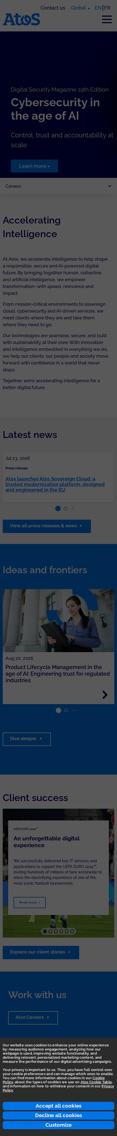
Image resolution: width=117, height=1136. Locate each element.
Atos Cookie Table (96, 1082)
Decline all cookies (58, 1115)
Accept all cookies (58, 1106)
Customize (58, 1125)
